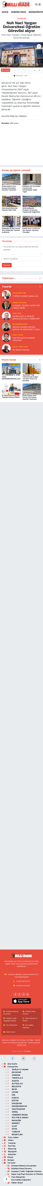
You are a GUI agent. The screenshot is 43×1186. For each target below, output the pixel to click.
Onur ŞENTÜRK (19, 293)
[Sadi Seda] (6, 316)
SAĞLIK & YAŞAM (19, 1069)
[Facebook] (15, 994)
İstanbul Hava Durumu (28, 1013)
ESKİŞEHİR (21, 19)
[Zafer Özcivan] (6, 305)
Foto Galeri (13, 1137)
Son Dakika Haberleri (28, 1026)
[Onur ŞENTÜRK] (6, 294)
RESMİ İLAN (21, 1045)
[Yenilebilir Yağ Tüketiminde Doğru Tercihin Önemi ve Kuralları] (31, 369)
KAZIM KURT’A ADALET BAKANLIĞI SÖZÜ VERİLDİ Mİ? (26, 317)
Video (10, 1140)
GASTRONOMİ (18, 1109)
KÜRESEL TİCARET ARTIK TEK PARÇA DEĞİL (26, 307)
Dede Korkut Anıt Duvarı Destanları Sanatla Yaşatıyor (9, 188)
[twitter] (23, 1058)
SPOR (14, 1129)
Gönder (6, 265)
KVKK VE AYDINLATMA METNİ (14, 1043)
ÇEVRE (14, 1092)
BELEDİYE (16, 1086)
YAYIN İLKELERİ (34, 1043)
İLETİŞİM (30, 1040)
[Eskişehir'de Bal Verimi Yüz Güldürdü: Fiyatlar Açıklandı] (11, 221)
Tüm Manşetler (11, 1025)
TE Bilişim (27, 1051)
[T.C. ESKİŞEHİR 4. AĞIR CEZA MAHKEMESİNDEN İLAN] (11, 369)
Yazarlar (11, 1143)
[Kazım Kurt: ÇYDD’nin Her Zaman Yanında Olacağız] (31, 221)
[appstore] (21, 1001)
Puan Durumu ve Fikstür (29, 1020)
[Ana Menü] (40, 4)
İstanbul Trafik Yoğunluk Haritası (10, 1020)
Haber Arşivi (10, 1032)
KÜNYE (37, 1040)
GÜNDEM (15, 1075)
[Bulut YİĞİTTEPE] (6, 348)
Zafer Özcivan (19, 303)
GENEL (14, 1112)
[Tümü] (40, 278)
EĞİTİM (14, 1101)
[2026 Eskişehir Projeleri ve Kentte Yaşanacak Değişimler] (31, 201)
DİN (13, 1095)
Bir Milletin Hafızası (21, 350)
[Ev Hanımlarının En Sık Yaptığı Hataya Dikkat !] (11, 389)
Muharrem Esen (20, 324)
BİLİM (14, 1089)
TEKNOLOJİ (17, 1078)
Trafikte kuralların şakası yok (25, 296)
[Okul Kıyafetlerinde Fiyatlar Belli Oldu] (11, 201)
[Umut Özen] (6, 337)
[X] (19, 994)
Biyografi (12, 1151)
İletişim (10, 1160)
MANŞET (15, 1123)
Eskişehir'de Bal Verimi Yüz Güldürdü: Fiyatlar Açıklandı (11, 230)
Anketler (11, 1154)
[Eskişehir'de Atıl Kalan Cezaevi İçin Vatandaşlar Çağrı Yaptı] (31, 179)
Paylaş (6, 70)
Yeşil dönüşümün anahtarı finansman (24, 339)
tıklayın (23, 116)
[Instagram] (23, 994)
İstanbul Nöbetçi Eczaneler (11, 1013)
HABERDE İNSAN (18, 12)
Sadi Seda (17, 313)
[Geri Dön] (6, 1179)
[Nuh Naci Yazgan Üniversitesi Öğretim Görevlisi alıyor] (21, 55)
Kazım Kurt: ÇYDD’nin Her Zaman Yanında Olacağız (31, 230)
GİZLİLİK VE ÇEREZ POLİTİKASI (13, 1040)
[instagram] (34, 1058)
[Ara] (36, 4)
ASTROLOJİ (17, 1084)
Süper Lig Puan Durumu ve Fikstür (27, 1174)
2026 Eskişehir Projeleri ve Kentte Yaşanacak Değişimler (31, 210)
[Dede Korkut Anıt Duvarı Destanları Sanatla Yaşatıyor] (11, 179)
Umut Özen (18, 335)
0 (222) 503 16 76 (23, 981)
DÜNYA (15, 1098)
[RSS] (27, 994)
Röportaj (11, 1149)
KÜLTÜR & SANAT (20, 1118)
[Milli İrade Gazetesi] (15, 4)
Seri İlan (11, 1146)
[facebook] (13, 1058)
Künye (10, 1157)
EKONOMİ (16, 1072)
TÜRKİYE (15, 1132)
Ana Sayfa (12, 1064)
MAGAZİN (16, 1120)
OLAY (14, 1126)
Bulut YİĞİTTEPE (20, 347)
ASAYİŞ (5, 12)
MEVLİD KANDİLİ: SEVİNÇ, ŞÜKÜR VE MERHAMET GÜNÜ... (27, 328)
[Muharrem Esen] (6, 327)
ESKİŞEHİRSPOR (19, 1106)
